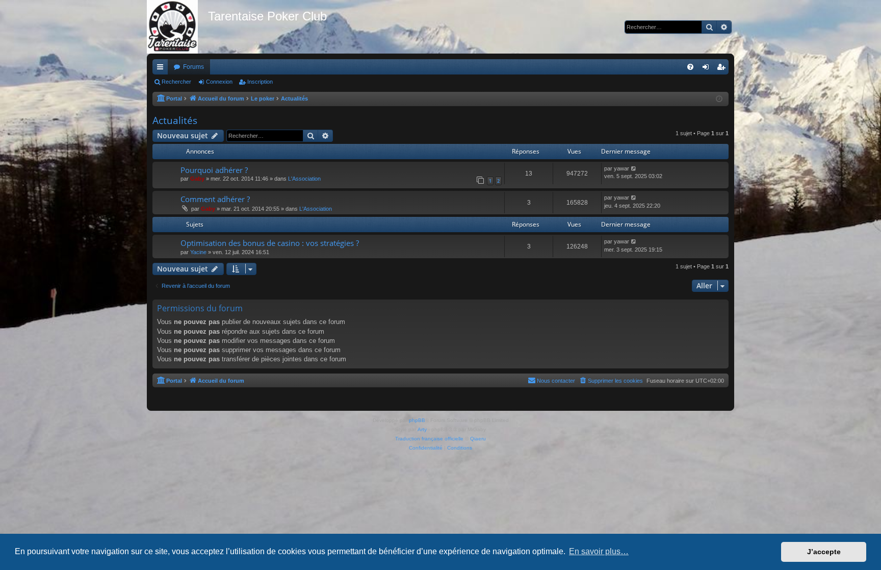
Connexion (219, 82)
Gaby (197, 179)
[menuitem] (690, 67)
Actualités (174, 120)
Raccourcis (162, 69)
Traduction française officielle (429, 438)
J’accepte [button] (824, 552)
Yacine (198, 252)
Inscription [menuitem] (723, 69)
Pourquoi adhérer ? (214, 170)
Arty (422, 429)
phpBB (417, 420)
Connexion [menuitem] (707, 69)
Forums (193, 66)
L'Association (304, 179)
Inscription (260, 82)
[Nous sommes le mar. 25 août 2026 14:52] (719, 99)
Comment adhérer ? (215, 199)
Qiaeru (478, 438)
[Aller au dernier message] (634, 168)
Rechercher (176, 82)
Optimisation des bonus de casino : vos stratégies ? (269, 243)
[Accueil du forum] (177, 27)
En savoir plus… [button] (599, 551)
